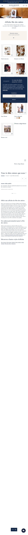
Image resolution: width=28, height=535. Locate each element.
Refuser (14, 99)
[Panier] (26, 5)
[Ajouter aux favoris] (12, 55)
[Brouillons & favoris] (24, 5)
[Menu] (2, 5)
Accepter (14, 95)
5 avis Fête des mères (14, 175)
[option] (15, 118)
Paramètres (14, 93)
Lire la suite (14, 27)
